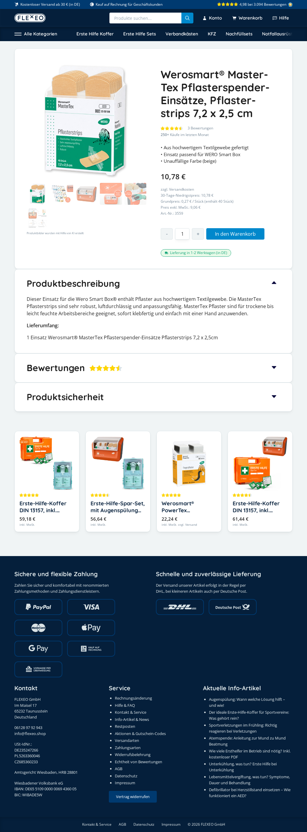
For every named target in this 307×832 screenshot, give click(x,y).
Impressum (125, 782)
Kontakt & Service (130, 712)
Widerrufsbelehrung (133, 754)
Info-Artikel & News (132, 719)
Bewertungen (200, 128)
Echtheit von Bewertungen (138, 761)
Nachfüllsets (239, 34)
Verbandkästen (181, 34)
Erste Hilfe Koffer (95, 34)
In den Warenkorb (235, 234)
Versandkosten (181, 189)
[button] (35, 34)
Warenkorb (250, 18)
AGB (118, 768)
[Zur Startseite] (30, 18)
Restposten (125, 726)
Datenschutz (126, 776)
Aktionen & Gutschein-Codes (140, 733)
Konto (215, 18)
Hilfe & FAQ (125, 705)
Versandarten (127, 740)
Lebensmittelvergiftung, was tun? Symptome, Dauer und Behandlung (249, 779)
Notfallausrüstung (281, 34)
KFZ (212, 34)
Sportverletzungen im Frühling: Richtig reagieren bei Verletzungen (243, 728)
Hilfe (284, 18)
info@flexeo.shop (30, 733)
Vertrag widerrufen (133, 796)
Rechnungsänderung (133, 698)
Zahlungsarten (128, 747)
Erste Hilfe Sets (139, 34)
